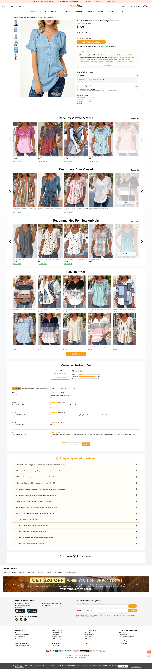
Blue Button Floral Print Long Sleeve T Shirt (50, 208)
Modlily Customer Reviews (22, 645)
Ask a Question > (87, 556)
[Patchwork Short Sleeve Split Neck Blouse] (47, 58)
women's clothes (18, 17)
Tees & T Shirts (41, 572)
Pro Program (88, 636)
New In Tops (7, 572)
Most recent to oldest (28, 388)
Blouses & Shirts (31, 572)
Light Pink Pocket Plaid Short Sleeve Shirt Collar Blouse (104, 259)
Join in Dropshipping (90, 639)
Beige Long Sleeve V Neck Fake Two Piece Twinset (76, 347)
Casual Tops (68, 572)
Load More (76, 354)
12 (79, 444)
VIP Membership (56, 639)
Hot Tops (14, 572)
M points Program (57, 636)
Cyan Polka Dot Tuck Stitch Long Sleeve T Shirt (100, 309)
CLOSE (136, 666)
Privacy (92, 616)
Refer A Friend (123, 643)
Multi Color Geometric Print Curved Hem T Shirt (126, 309)
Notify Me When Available (91, 42)
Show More (107, 65)
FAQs (16, 632)
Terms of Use (122, 632)
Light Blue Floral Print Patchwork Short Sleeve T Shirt (103, 157)
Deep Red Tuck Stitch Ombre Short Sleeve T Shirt (51, 157)
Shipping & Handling (20, 636)
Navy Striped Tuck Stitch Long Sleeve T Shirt (50, 347)
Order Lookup (56, 643)
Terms (88, 616)
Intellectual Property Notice (126, 636)
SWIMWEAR (78, 11)
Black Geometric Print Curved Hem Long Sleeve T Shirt (77, 309)
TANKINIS (89, 11)
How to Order (55, 634)
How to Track (18, 641)
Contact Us (55, 641)
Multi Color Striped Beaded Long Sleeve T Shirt (25, 309)
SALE (121, 11)
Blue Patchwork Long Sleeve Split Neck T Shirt (25, 347)
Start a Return (56, 645)
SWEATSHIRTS (55, 11)
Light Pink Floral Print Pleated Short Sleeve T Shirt (77, 208)
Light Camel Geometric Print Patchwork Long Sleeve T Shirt (129, 347)
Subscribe (132, 606)
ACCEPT (123, 666)
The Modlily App (123, 641)
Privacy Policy (123, 634)
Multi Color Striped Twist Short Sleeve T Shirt (25, 208)
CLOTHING (112, 11)
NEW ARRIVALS (33, 11)
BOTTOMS (100, 11)
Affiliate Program (89, 634)
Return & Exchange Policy (22, 634)
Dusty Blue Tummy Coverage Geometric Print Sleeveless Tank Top (81, 157)
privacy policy (82, 657)
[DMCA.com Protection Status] (102, 651)
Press (86, 643)
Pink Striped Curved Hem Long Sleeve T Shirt (100, 347)
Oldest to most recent (42, 388)
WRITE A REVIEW (60, 378)
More (136, 75)
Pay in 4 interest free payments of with (92, 46)
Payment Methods (57, 632)
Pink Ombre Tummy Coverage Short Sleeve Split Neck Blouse (29, 157)
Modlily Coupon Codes (21, 643)
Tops (25, 17)
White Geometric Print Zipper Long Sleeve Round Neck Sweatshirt (55, 309)
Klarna (121, 639)
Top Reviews (16, 388)
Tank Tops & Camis (51, 572)
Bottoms (60, 572)
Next (85, 444)
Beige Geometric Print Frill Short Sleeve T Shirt (50, 259)
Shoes (74, 572)
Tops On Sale (22, 572)
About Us (87, 632)
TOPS (44, 11)
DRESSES (67, 11)
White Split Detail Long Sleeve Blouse (99, 208)
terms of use (73, 657)
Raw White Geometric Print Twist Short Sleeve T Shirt (78, 259)
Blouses (29, 17)
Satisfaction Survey (90, 641)
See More (79, 103)
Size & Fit (17, 639)
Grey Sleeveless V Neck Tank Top (21, 259)
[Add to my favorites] (108, 42)
